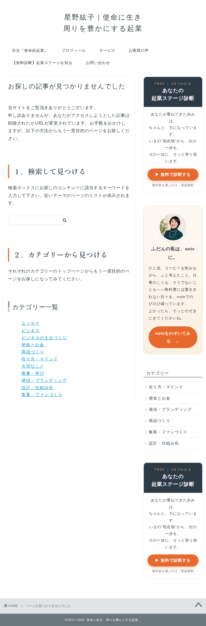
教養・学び (32, 373)
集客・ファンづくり (41, 394)
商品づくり (32, 352)
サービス (107, 50)
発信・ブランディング (44, 380)
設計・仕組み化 (37, 387)
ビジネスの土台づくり (44, 338)
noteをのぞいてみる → (172, 337)
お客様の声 (139, 50)
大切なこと (32, 366)
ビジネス (30, 330)
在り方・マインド (39, 359)
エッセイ (30, 323)
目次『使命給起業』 (30, 50)
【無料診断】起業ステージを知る (42, 62)
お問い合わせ (98, 62)
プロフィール (74, 50)
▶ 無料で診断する (173, 174)
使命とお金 (32, 344)
